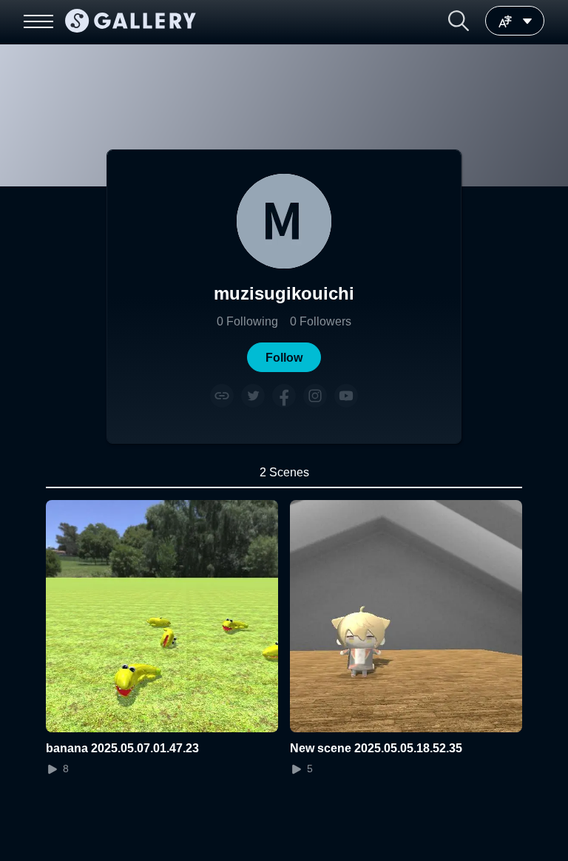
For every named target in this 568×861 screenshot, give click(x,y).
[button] (458, 21)
